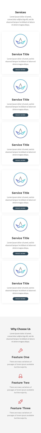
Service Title (20, 54)
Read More (20, 70)
